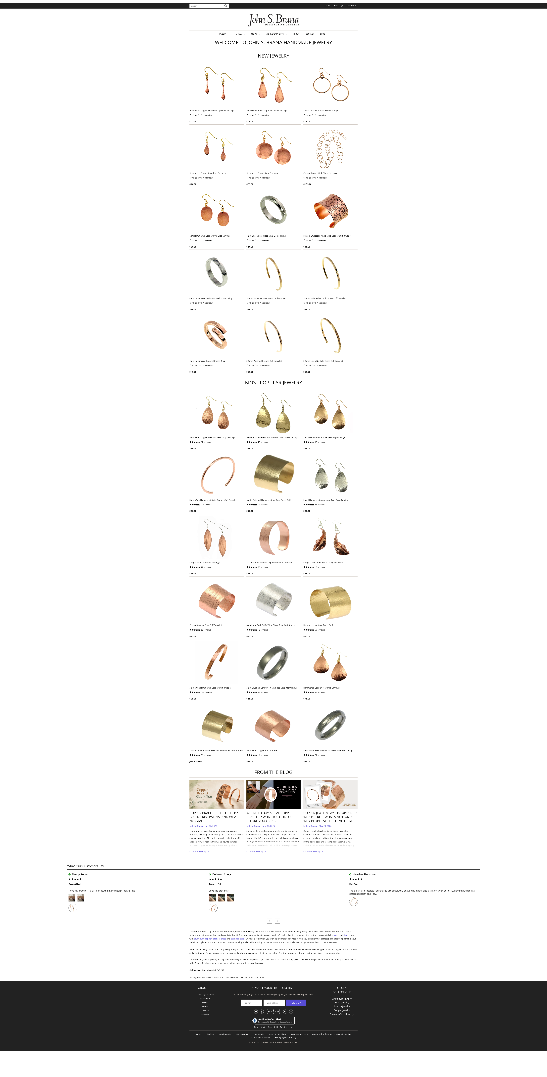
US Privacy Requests (299, 1034)
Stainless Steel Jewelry (342, 1014)
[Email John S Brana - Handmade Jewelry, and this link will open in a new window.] (291, 1012)
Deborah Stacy (221, 874)
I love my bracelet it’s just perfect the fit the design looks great (102, 890)
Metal (239, 34)
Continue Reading (198, 851)
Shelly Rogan (79, 874)
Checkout (351, 6)
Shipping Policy (225, 1034)
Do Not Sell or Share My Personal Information (331, 1034)
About (296, 34)
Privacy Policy (258, 1034)
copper (208, 938)
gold (336, 935)
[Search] (226, 6)
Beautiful (75, 884)
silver (345, 935)
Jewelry (223, 34)
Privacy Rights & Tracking (285, 1037)
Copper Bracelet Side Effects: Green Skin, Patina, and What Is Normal (215, 817)
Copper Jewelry (342, 1010)
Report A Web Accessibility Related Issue (273, 1027)
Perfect (354, 884)
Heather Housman (364, 874)
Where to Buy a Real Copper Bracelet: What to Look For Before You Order (269, 817)
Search (205, 1006)
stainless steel (237, 938)
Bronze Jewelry (342, 1006)
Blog (323, 34)
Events (205, 1002)
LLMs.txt (205, 1014)
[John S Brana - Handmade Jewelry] (273, 20)
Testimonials (205, 998)
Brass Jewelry (342, 1002)
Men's (254, 34)
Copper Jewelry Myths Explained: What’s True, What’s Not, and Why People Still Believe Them (330, 817)
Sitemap (205, 1010)
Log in (327, 6)
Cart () (339, 6)
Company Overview (205, 994)
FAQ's (198, 1034)
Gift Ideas (210, 1034)
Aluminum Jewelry (342, 998)
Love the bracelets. (219, 890)
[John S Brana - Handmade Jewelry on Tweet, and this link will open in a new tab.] (256, 1012)
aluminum (199, 938)
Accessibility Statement (260, 1037)
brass (223, 938)
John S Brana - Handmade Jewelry (269, 1042)
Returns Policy (242, 1034)
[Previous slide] (269, 921)
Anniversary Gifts (275, 34)
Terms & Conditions (277, 1034)
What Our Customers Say (85, 866)
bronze (216, 938)
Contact (310, 34)
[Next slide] (277, 921)
